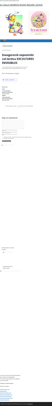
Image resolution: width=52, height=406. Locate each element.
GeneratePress (30, 404)
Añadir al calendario (9, 79)
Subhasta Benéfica (4, 400)
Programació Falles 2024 (6, 398)
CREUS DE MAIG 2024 (5, 393)
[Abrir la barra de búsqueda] (2, 41)
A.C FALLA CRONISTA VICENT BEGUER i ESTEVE (21, 5)
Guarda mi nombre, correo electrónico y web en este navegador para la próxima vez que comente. (17, 138)
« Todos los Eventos (7, 46)
